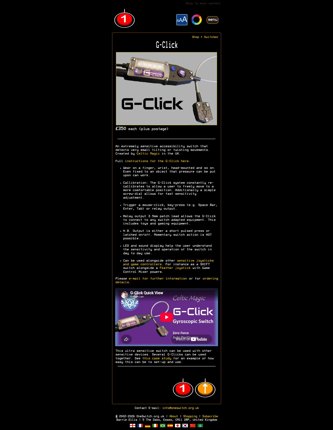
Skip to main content (203, 3)
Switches (211, 37)
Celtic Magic (148, 153)
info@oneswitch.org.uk (180, 408)
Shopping (190, 416)
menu (212, 20)
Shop (195, 37)
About (173, 416)
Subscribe (210, 416)
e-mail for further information (158, 278)
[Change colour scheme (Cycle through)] (197, 20)
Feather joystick (175, 268)
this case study (156, 358)
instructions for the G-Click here (156, 161)
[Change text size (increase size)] (182, 20)
